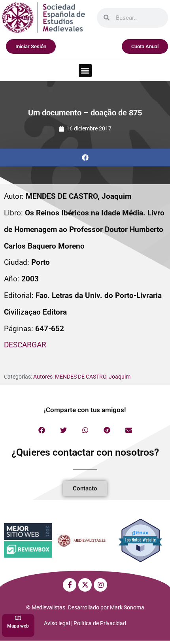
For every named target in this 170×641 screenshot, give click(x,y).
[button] (85, 70)
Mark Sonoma (127, 607)
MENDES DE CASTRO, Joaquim (92, 376)
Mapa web (18, 626)
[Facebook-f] (69, 585)
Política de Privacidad (100, 623)
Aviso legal (57, 623)
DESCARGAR (25, 344)
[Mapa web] (18, 618)
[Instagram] (100, 585)
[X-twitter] (85, 585)
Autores (43, 376)
